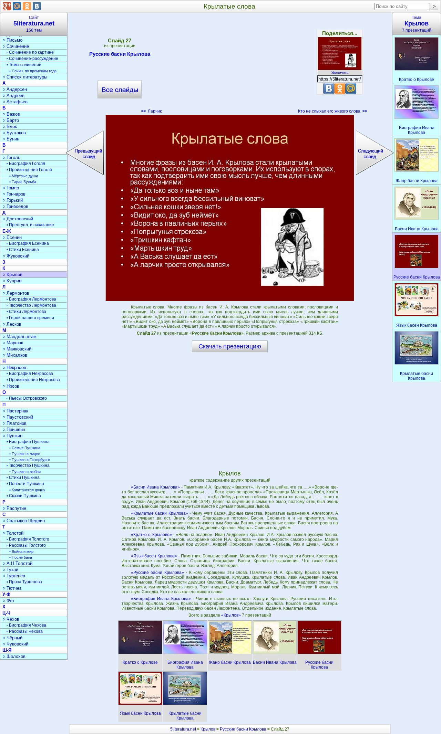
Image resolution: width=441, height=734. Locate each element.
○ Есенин (12, 237)
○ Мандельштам (19, 336)
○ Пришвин (13, 429)
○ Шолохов (13, 656)
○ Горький (12, 200)
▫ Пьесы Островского (27, 398)
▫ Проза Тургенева (24, 581)
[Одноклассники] (27, 6)
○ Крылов (12, 274)
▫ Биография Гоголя (26, 163)
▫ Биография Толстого (28, 539)
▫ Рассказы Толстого (26, 545)
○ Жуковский (15, 256)
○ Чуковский (15, 644)
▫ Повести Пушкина (25, 483)
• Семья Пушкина (24, 448)
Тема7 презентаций (416, 24)
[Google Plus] (7, 6)
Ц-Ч (6, 613)
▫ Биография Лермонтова (31, 299)
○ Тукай (10, 569)
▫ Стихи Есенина (23, 249)
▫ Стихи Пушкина (23, 477)
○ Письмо (12, 40)
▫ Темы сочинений (24, 64)
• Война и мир (21, 551)
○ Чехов (10, 619)
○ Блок (9, 126)
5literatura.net (183, 729)
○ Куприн (11, 280)
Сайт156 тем (33, 24)
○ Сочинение (15, 46)
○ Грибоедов (15, 206)
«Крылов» (231, 615)
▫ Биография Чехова (26, 625)
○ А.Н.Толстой (17, 563)
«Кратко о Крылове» (151, 534)
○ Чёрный (12, 637)
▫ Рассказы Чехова (25, 631)
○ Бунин (10, 138)
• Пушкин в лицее (24, 454)
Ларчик (151, 111)
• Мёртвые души (23, 176)
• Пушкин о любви (25, 472)
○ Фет (8, 600)
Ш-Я (6, 650)
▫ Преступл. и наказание (30, 224)
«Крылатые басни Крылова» (159, 513)
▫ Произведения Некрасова (33, 379)
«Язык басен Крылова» (154, 556)
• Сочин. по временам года (33, 71)
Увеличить (339, 72)
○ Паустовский (17, 417)
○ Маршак (12, 342)
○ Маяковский (16, 349)
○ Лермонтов (15, 293)
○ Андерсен (14, 89)
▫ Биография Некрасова (30, 373)
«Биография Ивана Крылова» (161, 598)
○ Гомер (10, 187)
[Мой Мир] (17, 6)
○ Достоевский (17, 218)
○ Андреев (13, 95)
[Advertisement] (230, 65)
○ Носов (10, 386)
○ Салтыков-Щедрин (23, 520)
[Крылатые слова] (229, 208)
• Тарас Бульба (22, 182)
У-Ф (6, 594)
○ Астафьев (15, 101)
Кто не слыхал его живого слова (332, 111)
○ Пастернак (15, 410)
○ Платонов (14, 423)
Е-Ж (6, 231)
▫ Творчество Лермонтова (31, 305)
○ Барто (10, 120)
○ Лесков (11, 324)
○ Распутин (14, 508)
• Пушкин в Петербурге (29, 460)
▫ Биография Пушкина (28, 441)
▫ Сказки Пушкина (24, 495)
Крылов (208, 729)
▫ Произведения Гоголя (29, 169)
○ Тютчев (12, 588)
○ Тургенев (13, 575)
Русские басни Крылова (119, 54)
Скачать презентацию (229, 346)
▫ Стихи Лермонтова (26, 311)
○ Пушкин (12, 435)
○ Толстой (12, 533)
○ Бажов (11, 114)
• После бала (20, 557)
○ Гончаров (13, 194)
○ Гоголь (11, 157)
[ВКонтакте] (37, 6)
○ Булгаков (14, 132)
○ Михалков (14, 355)
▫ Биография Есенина (28, 243)
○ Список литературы (24, 77)
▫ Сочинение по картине (30, 52)
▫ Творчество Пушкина (28, 465)
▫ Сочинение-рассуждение (32, 58)
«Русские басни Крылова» (157, 572)
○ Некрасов (14, 367)
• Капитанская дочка (27, 490)
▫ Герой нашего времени (30, 317)
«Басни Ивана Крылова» (155, 487)
